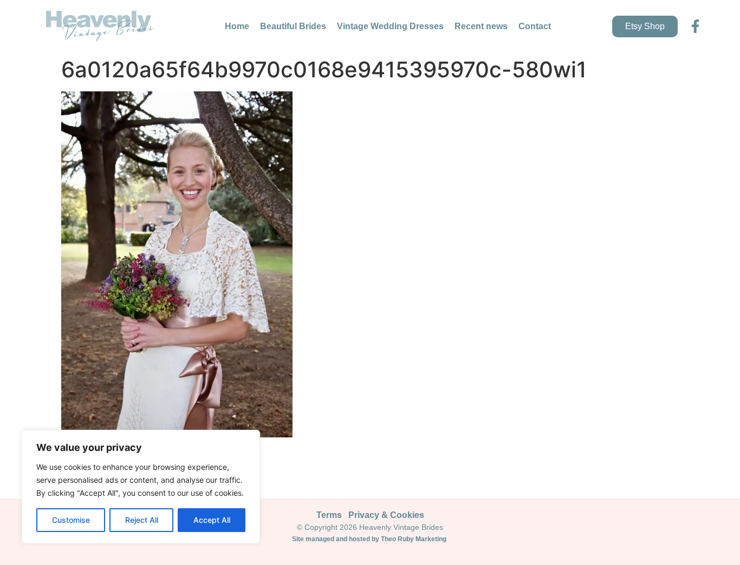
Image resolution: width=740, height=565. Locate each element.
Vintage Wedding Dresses (390, 26)
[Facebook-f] (695, 26)
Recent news (481, 26)
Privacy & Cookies (386, 515)
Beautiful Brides (293, 26)
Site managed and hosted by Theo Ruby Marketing (370, 539)
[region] (141, 486)
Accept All (211, 519)
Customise (71, 519)
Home (237, 26)
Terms (329, 515)
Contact (534, 26)
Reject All (141, 519)
